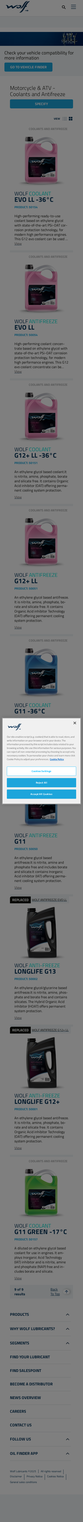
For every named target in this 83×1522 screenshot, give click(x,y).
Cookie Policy (57, 759)
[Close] (75, 723)
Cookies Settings (41, 771)
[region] (41, 761)
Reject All (41, 783)
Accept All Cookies (41, 794)
